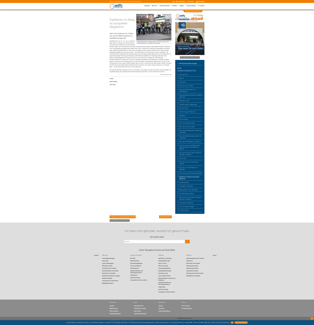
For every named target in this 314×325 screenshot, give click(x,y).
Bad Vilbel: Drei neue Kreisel (187, 127)
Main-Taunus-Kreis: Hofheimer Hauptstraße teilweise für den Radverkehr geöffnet (190, 147)
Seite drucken (113, 81)
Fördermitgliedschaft (115, 313)
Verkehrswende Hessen (192, 265)
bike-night (132, 258)
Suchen (214, 255)
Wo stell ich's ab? (184, 210)
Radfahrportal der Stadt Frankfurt (194, 273)
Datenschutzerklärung (164, 311)
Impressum (161, 308)
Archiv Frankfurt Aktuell (164, 275)
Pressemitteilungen (187, 308)
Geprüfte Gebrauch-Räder (186, 193)
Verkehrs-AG (189, 260)
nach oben (113, 84)
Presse (192, 1)
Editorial (181, 78)
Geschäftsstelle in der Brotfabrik (110, 270)
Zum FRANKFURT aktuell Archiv (189, 57)
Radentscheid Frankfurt (192, 268)
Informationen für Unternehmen (110, 280)
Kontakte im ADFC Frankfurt (109, 268)
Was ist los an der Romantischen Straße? (190, 173)
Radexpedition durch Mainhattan (188, 190)
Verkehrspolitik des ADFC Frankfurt (195, 258)
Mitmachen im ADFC (107, 265)
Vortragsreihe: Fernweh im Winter (138, 280)
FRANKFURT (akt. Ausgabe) (111, 275)
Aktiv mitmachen (114, 311)
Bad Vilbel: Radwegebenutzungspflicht (190, 141)
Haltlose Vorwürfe (184, 100)
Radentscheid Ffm (139, 305)
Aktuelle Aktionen (134, 268)
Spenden (112, 305)
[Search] (187, 241)
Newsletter (201, 1)
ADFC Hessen (137, 311)
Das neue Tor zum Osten (186, 86)
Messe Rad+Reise (134, 260)
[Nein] (312, 322)
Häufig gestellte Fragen (164, 260)
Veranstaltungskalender (136, 263)
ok (232, 322)
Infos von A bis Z (162, 263)
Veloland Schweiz (184, 182)
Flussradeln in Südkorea (186, 186)
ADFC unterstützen (180, 1)
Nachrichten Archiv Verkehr (193, 263)
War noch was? (183, 108)
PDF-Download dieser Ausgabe (188, 63)
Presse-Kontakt (186, 305)
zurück (111, 78)
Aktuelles (147, 5)
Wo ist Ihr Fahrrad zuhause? (187, 123)
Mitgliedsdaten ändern (107, 283)
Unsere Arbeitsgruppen (108, 263)
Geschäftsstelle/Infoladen (164, 270)
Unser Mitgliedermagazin (108, 258)
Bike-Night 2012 (183, 74)
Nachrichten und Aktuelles (108, 273)
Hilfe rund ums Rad (163, 265)
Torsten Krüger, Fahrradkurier (187, 112)
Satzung (161, 305)
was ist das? (182, 158)
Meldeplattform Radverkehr (193, 275)
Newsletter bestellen (107, 278)
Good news (182, 82)
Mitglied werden (114, 308)
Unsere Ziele (105, 260)
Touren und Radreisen (135, 265)
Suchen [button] (202, 5)
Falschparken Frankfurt (192, 270)
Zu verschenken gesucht (186, 203)
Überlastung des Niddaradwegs (188, 104)
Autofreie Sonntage (135, 277)
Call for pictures (183, 119)
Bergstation (182, 115)
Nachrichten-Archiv (163, 273)
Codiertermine (133, 275)
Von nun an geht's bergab (186, 206)
